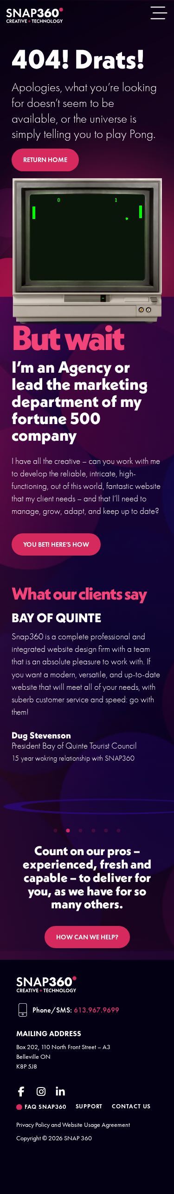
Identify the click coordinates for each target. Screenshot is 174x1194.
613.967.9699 (96, 1010)
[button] (56, 830)
